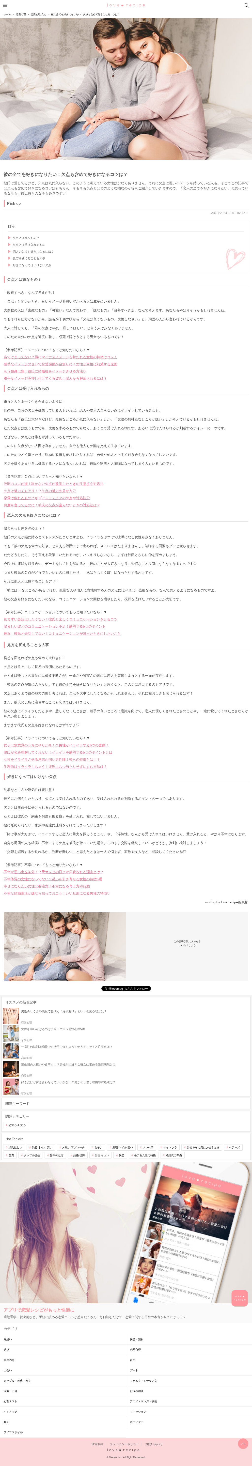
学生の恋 (9, 1359)
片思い (8, 1339)
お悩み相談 (136, 1390)
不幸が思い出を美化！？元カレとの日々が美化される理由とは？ (54, 872)
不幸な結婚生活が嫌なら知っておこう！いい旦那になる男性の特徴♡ (57, 893)
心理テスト (10, 1401)
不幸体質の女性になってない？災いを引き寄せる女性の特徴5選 (53, 879)
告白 (132, 1359)
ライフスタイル (13, 1432)
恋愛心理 (135, 1349)
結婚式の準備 (174, 1155)
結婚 (6, 1349)
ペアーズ (234, 1147)
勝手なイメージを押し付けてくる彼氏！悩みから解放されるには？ (55, 378)
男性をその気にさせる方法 (203, 1147)
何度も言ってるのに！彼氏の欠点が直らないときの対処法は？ (52, 505)
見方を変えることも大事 (29, 258)
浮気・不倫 (10, 1390)
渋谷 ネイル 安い (42, 1147)
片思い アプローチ (73, 1147)
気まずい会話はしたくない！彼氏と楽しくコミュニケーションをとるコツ (60, 619)
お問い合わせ (154, 1444)
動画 (6, 1421)
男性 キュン (102, 1155)
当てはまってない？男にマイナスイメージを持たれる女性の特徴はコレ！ (60, 357)
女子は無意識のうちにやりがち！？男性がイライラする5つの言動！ (56, 745)
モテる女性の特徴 (145, 1155)
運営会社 (97, 1444)
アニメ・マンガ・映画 (143, 1401)
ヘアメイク (10, 1411)
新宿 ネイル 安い (122, 1147)
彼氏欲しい (15, 1147)
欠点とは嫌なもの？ (26, 238)
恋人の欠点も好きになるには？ (33, 251)
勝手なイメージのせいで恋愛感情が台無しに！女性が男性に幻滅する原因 (60, 364)
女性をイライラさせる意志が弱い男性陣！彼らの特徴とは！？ (52, 759)
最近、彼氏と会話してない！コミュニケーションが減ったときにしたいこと (62, 633)
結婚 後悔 (79, 1155)
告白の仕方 (56, 1155)
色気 (11, 1155)
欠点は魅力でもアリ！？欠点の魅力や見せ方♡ (40, 491)
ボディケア (136, 1421)
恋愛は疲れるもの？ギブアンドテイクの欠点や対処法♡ (47, 498)
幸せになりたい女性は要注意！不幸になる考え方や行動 (47, 886)
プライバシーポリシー (124, 1444)
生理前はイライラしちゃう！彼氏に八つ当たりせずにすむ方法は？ (55, 767)
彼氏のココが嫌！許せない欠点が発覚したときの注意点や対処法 (54, 484)
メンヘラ (148, 1147)
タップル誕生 (32, 1155)
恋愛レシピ (126, 5)
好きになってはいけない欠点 (32, 265)
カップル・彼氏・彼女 (17, 1380)
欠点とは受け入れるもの (29, 245)
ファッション (138, 1411)
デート (134, 1370)
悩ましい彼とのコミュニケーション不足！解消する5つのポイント (55, 626)
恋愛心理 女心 (17, 1125)
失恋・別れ (136, 1339)
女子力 (98, 1147)
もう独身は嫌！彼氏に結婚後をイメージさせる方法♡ (45, 371)
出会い (8, 1370)
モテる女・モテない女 (143, 1380)
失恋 (121, 1155)
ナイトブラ (170, 1147)
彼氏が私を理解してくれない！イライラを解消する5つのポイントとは (58, 752)
